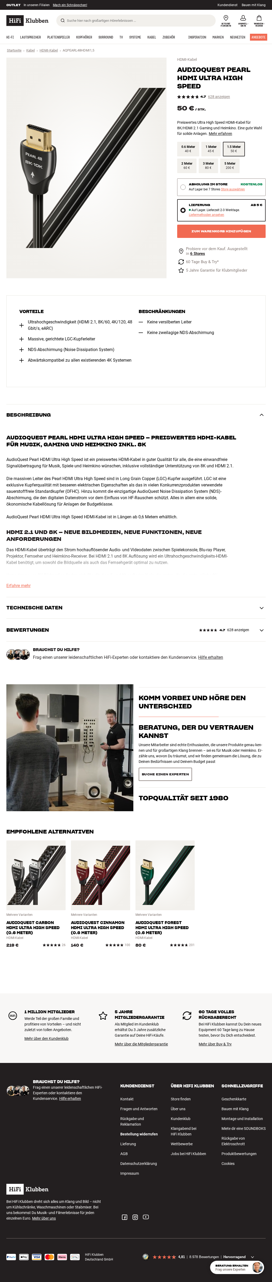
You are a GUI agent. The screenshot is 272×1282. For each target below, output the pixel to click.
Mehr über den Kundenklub (46, 1038)
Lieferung (128, 1144)
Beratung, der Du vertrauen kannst (196, 741)
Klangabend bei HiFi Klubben (183, 1131)
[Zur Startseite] (27, 20)
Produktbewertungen (239, 1154)
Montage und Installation (242, 1119)
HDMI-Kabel (49, 50)
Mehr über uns (44, 1218)
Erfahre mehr (18, 585)
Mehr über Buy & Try (215, 1044)
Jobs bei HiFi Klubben (188, 1154)
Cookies (228, 1163)
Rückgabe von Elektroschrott (233, 1141)
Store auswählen (233, 189)
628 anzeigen (219, 97)
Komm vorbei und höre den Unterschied (192, 711)
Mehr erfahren (220, 133)
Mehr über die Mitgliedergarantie (141, 1044)
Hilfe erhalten (210, 657)
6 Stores (197, 253)
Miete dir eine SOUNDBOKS (244, 1128)
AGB (124, 1154)
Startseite (14, 50)
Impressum (129, 1173)
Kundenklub (180, 1119)
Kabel (30, 50)
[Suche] (63, 20)
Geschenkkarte (234, 1099)
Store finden (181, 1099)
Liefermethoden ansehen (206, 215)
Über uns (178, 1109)
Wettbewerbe (182, 1144)
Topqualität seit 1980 (183, 766)
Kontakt (127, 1099)
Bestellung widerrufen (139, 1134)
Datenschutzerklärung (138, 1163)
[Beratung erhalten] (257, 1267)
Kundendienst (227, 5)
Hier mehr (88, 5)
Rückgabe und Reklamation (132, 1121)
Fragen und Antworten (139, 1109)
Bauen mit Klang (254, 5)
